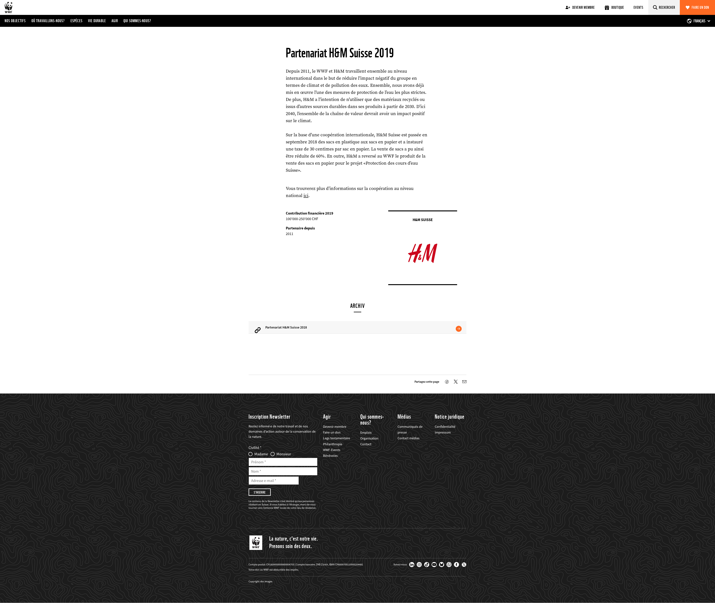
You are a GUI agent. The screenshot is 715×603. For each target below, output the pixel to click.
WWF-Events (331, 450)
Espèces (76, 20)
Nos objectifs (15, 20)
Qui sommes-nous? (137, 20)
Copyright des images (260, 581)
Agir (115, 20)
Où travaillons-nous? (48, 20)
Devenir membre (583, 7)
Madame (261, 454)
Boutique (617, 7)
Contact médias (409, 438)
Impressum (443, 432)
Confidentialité (445, 426)
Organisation (369, 438)
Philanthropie (332, 444)
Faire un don (700, 7)
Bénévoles (330, 455)
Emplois (366, 432)
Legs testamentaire (336, 438)
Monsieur (284, 454)
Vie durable (97, 20)
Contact (365, 444)
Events (638, 7)
